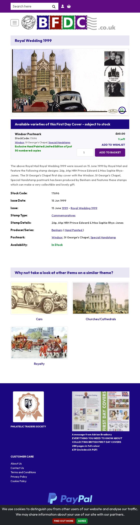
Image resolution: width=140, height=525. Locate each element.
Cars (39, 319)
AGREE (82, 520)
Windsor (19, 142)
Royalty (39, 364)
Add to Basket (110, 152)
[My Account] (62, 6)
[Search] (53, 6)
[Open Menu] (15, 22)
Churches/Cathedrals (101, 319)
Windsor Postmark (28, 134)
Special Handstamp (59, 142)
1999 (65, 208)
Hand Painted (74, 230)
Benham (57, 230)
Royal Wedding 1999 (84, 208)
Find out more (64, 520)
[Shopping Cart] (69, 6)
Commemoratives (63, 215)
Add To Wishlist (113, 144)
